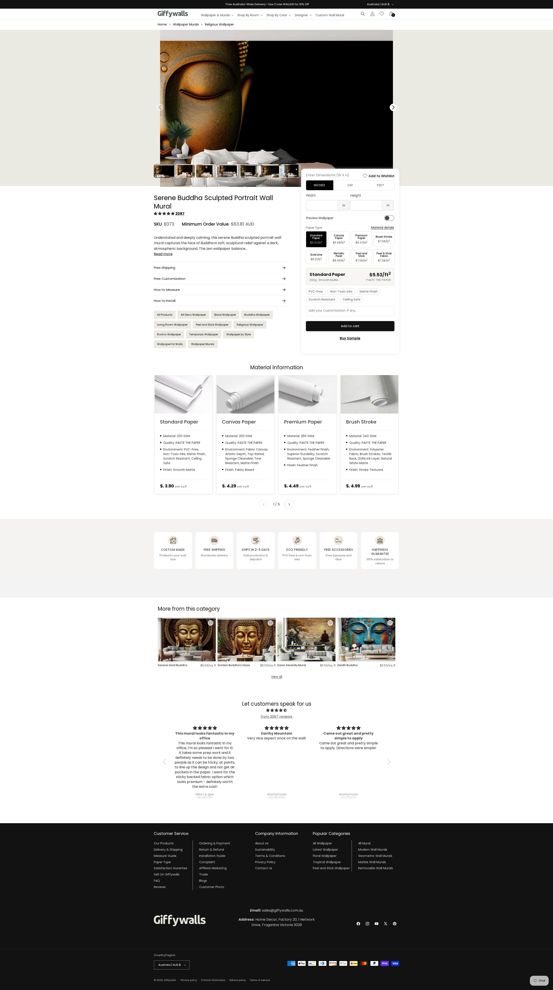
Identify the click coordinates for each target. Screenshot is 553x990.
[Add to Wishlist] (210, 623)
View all (276, 677)
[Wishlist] (382, 14)
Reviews (160, 887)
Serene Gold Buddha (172, 665)
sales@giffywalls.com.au (276, 910)
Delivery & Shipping (168, 849)
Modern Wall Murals (372, 849)
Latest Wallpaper (325, 849)
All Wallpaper (322, 843)
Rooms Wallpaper (169, 334)
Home (162, 24)
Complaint (207, 862)
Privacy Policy (265, 862)
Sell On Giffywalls (167, 874)
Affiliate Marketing (213, 868)
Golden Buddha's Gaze (234, 665)
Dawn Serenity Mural (291, 665)
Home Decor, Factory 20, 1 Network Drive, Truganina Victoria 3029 (276, 922)
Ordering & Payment (214, 843)
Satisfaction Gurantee (170, 868)
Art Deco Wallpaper (193, 315)
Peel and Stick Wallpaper (212, 324)
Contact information (213, 980)
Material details (382, 227)
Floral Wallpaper (325, 856)
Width (311, 195)
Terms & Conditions (270, 856)
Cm (350, 185)
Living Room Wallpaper (172, 324)
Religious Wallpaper (219, 24)
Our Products (164, 843)
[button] (217, 15)
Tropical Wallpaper (327, 862)
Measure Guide (165, 856)
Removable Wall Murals (375, 868)
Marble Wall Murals (372, 862)
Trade (203, 874)
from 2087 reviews (276, 716)
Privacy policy (189, 980)
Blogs (203, 881)
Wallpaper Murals (186, 24)
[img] (277, 710)
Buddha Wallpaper (257, 315)
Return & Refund (211, 849)
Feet (380, 185)
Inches (319, 185)
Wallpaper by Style (238, 334)
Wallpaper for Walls (170, 344)
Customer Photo (211, 887)
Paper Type (162, 862)
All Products (164, 315)
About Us (262, 843)
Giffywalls (170, 980)
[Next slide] (289, 504)
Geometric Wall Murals (375, 856)
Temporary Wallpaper (203, 334)
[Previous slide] (264, 504)
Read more (163, 253)
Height (355, 195)
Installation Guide (212, 856)
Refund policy (237, 980)
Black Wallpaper (225, 315)
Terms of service (260, 980)
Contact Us (263, 868)
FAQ (157, 881)
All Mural (364, 843)
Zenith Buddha (347, 665)
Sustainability (265, 849)
